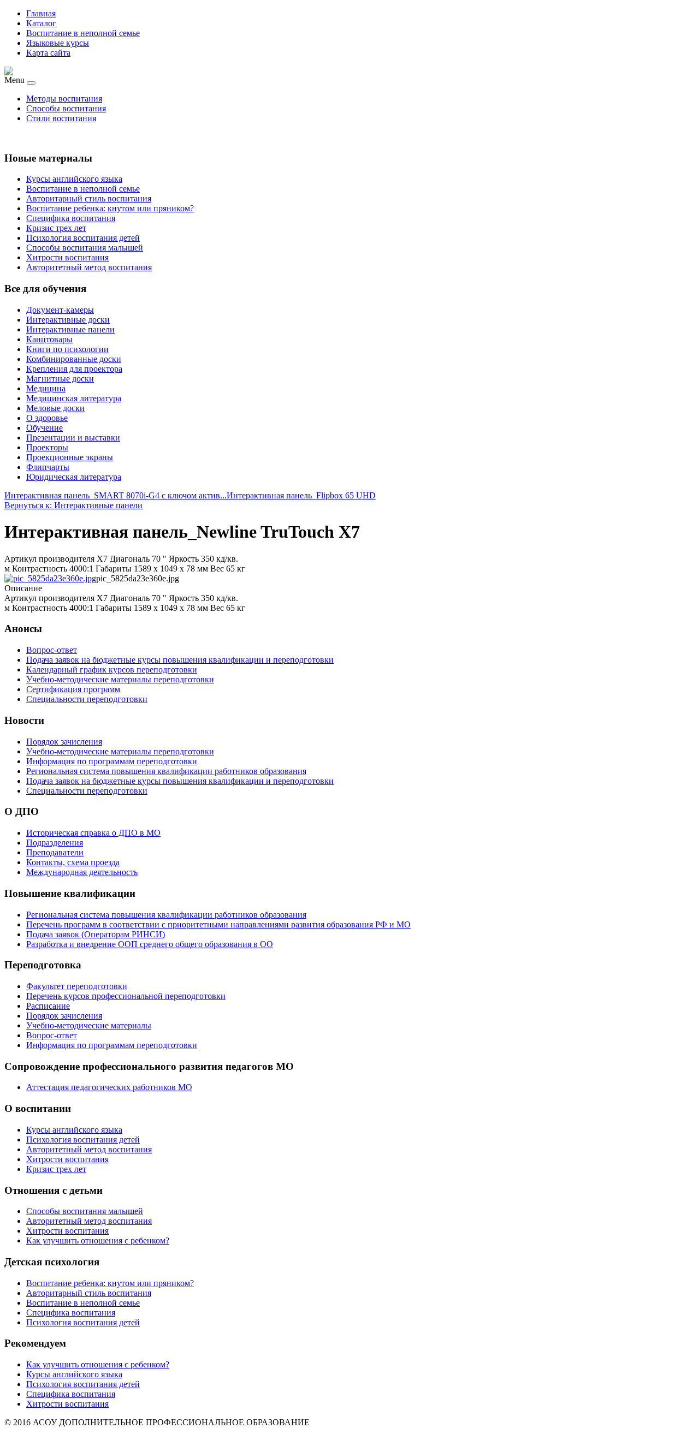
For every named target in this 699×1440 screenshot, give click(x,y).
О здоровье (47, 418)
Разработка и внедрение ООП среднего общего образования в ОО (149, 944)
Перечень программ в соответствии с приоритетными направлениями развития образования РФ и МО (218, 924)
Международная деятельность (82, 872)
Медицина (46, 388)
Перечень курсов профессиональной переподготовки (126, 996)
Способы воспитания (66, 108)
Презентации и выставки (73, 437)
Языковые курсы (57, 42)
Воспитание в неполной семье (83, 33)
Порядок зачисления (64, 1015)
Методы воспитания (64, 98)
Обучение (44, 427)
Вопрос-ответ (51, 1035)
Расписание (48, 1005)
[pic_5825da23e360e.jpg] (50, 578)
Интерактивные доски (68, 319)
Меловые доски (55, 408)
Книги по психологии (67, 349)
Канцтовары (49, 339)
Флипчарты (47, 467)
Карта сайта (48, 52)
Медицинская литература (73, 398)
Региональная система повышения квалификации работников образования (166, 914)
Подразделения (54, 842)
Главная (41, 13)
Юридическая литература (73, 476)
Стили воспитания (61, 118)
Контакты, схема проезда (73, 862)
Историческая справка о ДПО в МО (93, 832)
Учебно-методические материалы (88, 1025)
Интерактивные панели (70, 329)
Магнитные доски (60, 378)
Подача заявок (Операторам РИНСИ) (95, 934)
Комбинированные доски (73, 359)
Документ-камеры (60, 309)
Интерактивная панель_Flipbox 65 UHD (301, 495)
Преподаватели (55, 852)
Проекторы (47, 447)
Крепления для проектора (74, 368)
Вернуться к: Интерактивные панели (73, 505)
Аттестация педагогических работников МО (109, 1087)
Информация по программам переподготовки (111, 1045)
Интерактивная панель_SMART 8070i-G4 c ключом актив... (115, 495)
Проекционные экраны (69, 457)
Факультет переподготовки (76, 986)
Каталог (41, 23)
